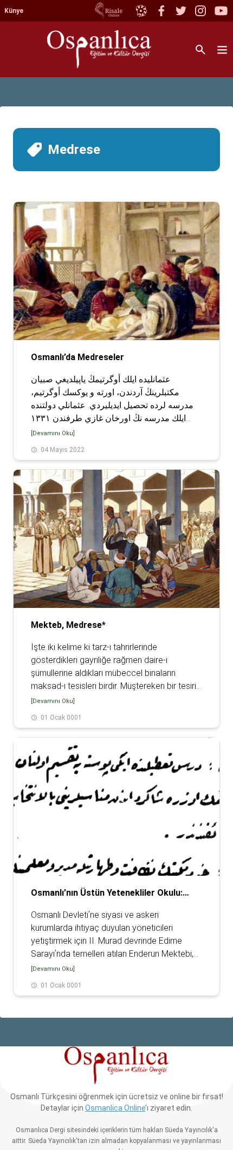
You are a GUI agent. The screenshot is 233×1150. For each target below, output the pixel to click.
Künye (13, 11)
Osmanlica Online (115, 1108)
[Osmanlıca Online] (140, 10)
